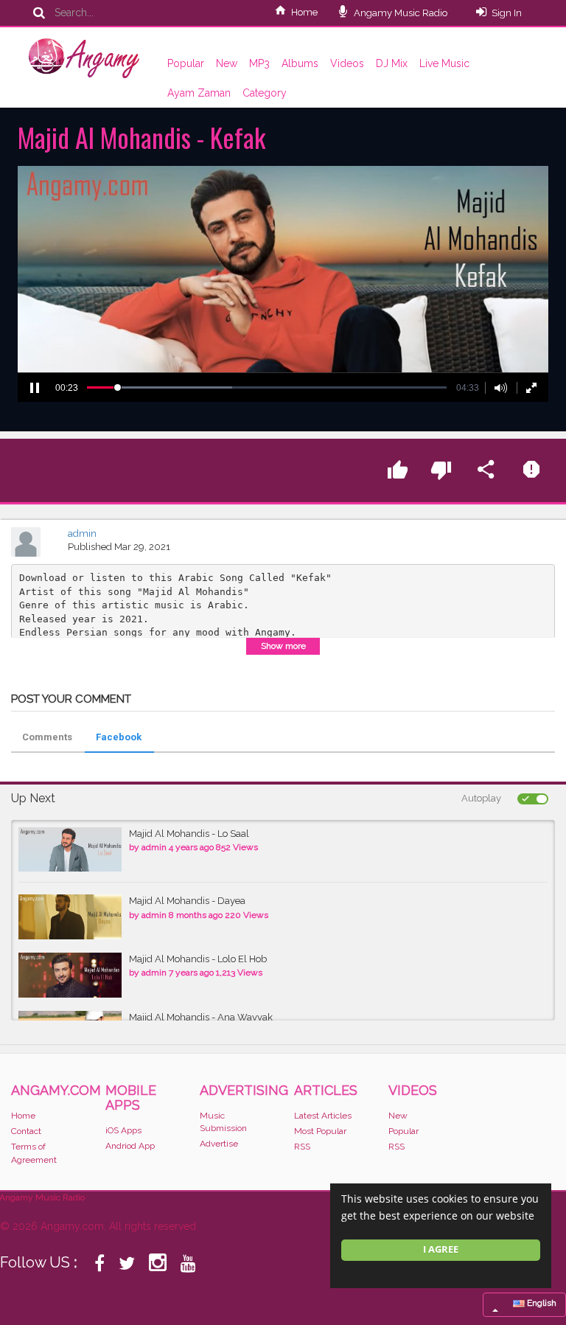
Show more (283, 646)
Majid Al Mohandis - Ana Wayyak (201, 1017)
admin (82, 533)
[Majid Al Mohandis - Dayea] (70, 916)
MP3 (259, 63)
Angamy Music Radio (399, 12)
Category (264, 93)
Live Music (444, 63)
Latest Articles (323, 1115)
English (540, 1303)
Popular (185, 63)
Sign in (507, 12)
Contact (26, 1131)
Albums (300, 63)
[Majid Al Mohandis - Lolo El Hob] (70, 975)
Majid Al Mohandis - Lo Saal (189, 833)
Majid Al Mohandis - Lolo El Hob (198, 958)
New (226, 63)
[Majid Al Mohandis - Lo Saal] (70, 849)
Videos (347, 63)
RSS (302, 1146)
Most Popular (320, 1131)
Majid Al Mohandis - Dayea (187, 900)
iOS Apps (123, 1130)
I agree (440, 1249)
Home (304, 12)
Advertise (219, 1143)
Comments (47, 737)
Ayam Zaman (199, 93)
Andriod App (130, 1146)
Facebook (119, 737)
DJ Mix (392, 63)
